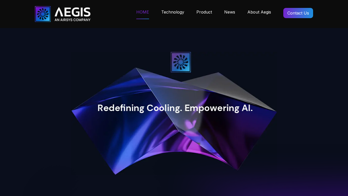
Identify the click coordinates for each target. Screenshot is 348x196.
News (229, 12)
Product (204, 12)
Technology (172, 12)
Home (142, 12)
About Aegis (259, 12)
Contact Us (298, 13)
